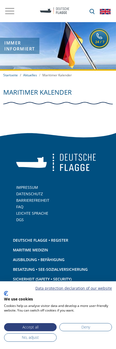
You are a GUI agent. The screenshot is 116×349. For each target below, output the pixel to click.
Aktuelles (30, 75)
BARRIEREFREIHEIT (32, 200)
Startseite (10, 75)
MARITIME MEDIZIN (30, 249)
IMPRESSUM (27, 187)
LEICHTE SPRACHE (32, 213)
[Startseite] (53, 11)
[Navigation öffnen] (9, 11)
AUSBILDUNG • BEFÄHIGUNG (38, 259)
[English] (105, 11)
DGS (20, 219)
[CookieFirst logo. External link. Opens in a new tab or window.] (6, 293)
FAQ (19, 206)
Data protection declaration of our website (73, 288)
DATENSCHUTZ (29, 193)
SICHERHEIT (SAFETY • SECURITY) (42, 279)
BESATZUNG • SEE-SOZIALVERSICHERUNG (50, 269)
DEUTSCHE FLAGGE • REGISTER (40, 240)
